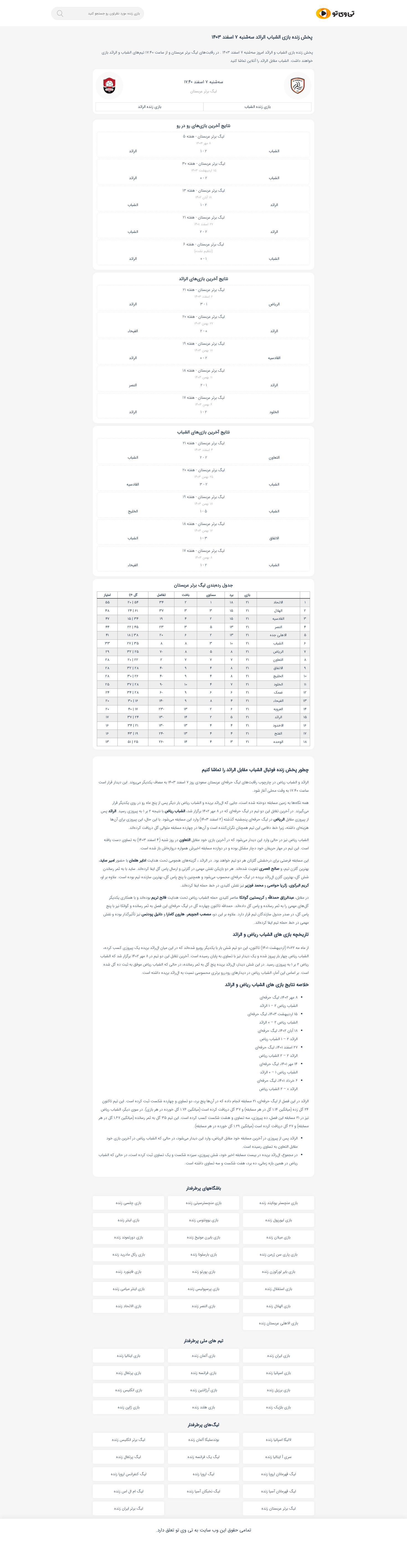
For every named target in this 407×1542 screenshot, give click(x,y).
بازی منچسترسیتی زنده (203, 1203)
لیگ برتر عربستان (203, 91)
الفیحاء (133, 331)
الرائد (133, 151)
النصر (133, 385)
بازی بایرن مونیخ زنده (203, 1237)
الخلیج (133, 511)
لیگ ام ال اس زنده (128, 1491)
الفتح (278, 733)
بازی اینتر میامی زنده (129, 1289)
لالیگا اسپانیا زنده (278, 1440)
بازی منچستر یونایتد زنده (278, 1203)
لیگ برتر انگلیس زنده (128, 1440)
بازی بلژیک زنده (278, 1407)
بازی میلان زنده (278, 1237)
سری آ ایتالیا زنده (278, 1457)
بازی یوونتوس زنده (203, 1220)
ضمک (278, 692)
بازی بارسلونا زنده (203, 1254)
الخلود (274, 412)
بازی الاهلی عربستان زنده (278, 1323)
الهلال (278, 611)
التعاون (274, 457)
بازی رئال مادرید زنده (128, 1254)
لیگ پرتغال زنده (128, 1457)
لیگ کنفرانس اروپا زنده (128, 1474)
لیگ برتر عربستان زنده (278, 1508)
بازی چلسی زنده (128, 1203)
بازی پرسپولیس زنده (203, 1289)
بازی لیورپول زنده (278, 1220)
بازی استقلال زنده (278, 1289)
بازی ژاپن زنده (129, 1407)
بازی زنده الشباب (257, 107)
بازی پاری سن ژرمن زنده (278, 1254)
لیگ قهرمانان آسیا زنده (278, 1491)
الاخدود (278, 725)
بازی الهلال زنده (278, 1306)
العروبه (278, 709)
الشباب (274, 151)
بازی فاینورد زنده (128, 1272)
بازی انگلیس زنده (128, 1390)
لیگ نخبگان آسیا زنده (203, 1491)
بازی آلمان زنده (203, 1356)
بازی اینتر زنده (128, 1220)
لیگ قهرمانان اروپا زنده (278, 1474)
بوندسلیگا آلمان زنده (203, 1440)
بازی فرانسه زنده (203, 1373)
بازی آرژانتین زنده (203, 1390)
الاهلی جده (278, 635)
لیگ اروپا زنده (203, 1474)
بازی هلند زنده (203, 1407)
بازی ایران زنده (278, 1356)
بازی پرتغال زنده (128, 1373)
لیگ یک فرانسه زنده (203, 1457)
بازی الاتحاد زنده (128, 1306)
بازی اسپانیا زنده (278, 1373)
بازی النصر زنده (203, 1306)
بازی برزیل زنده (278, 1390)
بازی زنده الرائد (149, 107)
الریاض (274, 304)
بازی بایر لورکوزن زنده (278, 1272)
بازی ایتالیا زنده (128, 1356)
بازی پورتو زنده (203, 1272)
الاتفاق (274, 538)
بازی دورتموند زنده (128, 1237)
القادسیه (274, 358)
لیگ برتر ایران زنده (128, 1508)
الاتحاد (278, 602)
